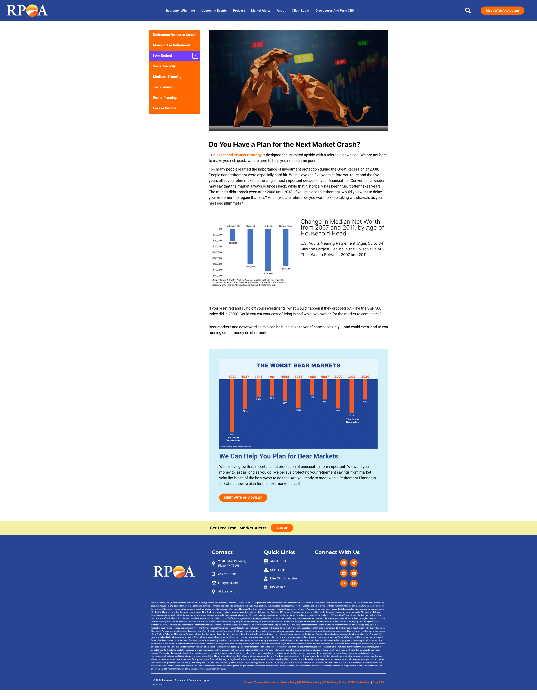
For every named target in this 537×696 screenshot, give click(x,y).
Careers (248, 682)
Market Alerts (260, 10)
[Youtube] (354, 573)
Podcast (239, 10)
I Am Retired (162, 56)
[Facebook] (344, 563)
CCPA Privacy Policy (334, 682)
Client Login (300, 10)
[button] (468, 10)
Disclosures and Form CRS (334, 10)
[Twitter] (354, 563)
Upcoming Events (214, 10)
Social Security (164, 66)
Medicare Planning (167, 77)
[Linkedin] (344, 573)
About (281, 10)
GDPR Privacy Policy (309, 682)
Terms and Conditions (266, 682)
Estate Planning (165, 98)
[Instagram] (344, 583)
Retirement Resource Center (174, 35)
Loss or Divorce (164, 108)
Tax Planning (163, 87)
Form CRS (378, 682)
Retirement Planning (180, 10)
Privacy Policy (288, 682)
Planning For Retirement (171, 45)
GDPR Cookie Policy (359, 682)
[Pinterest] (354, 583)
